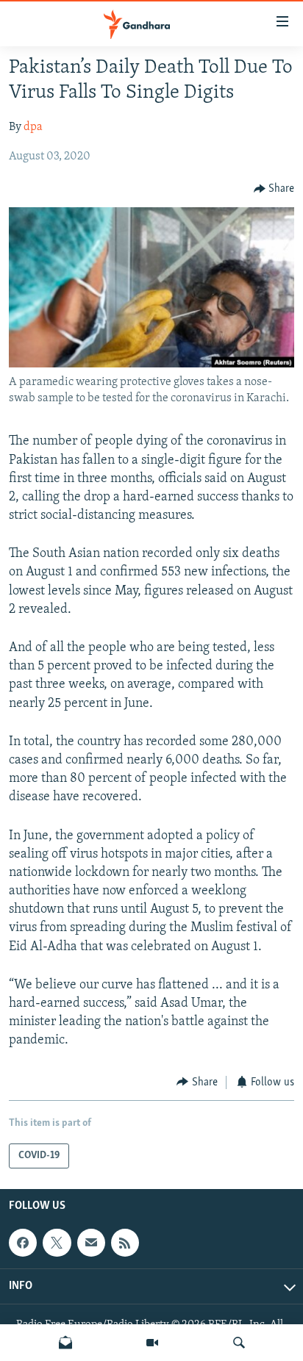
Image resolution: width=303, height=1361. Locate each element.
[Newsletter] (65, 1342)
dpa (33, 127)
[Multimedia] (152, 1342)
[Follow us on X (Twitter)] (57, 1243)
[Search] (239, 1342)
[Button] (274, 188)
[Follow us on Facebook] (23, 1243)
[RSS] (125, 1243)
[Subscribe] (91, 1243)
